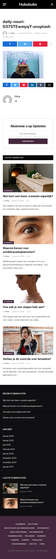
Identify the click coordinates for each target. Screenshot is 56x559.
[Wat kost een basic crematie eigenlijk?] (28, 178)
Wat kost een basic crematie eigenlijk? (28, 196)
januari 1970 (8, 467)
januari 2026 (8, 436)
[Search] (51, 4)
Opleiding (30, 536)
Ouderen (41, 536)
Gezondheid (43, 528)
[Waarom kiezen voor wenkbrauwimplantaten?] (28, 230)
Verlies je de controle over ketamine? (27, 359)
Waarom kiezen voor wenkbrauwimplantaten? (23, 406)
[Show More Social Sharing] (50, 44)
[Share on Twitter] (25, 44)
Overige (15, 540)
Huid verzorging (18, 532)
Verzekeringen (19, 544)
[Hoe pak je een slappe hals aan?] (28, 289)
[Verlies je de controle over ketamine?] (28, 340)
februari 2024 (9, 449)
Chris (13, 33)
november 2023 (9, 462)
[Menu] (4, 4)
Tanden (25, 540)
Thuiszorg (37, 540)
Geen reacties (41, 33)
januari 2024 (8, 454)
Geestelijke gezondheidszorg (19, 528)
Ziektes (33, 544)
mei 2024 (7, 445)
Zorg (41, 544)
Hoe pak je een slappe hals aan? (23, 307)
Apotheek (33, 524)
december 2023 (9, 458)
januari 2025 (8, 440)
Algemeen (8, 191)
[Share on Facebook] (10, 44)
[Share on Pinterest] (40, 44)
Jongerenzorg (15, 536)
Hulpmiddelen (36, 532)
